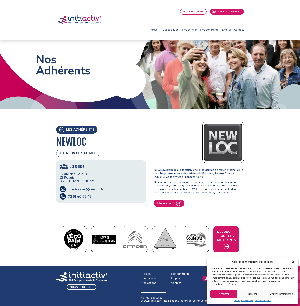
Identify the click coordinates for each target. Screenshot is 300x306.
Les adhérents (80, 129)
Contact (239, 30)
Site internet (165, 203)
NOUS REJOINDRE (193, 11)
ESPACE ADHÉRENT (228, 11)
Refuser (252, 293)
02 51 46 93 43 (79, 196)
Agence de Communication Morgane (201, 301)
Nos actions (189, 30)
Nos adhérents (209, 30)
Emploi (226, 30)
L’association (171, 30)
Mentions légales (263, 301)
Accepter (224, 293)
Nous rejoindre (81, 287)
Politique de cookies (243, 301)
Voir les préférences (281, 293)
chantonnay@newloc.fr (85, 189)
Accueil (154, 30)
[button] (293, 261)
